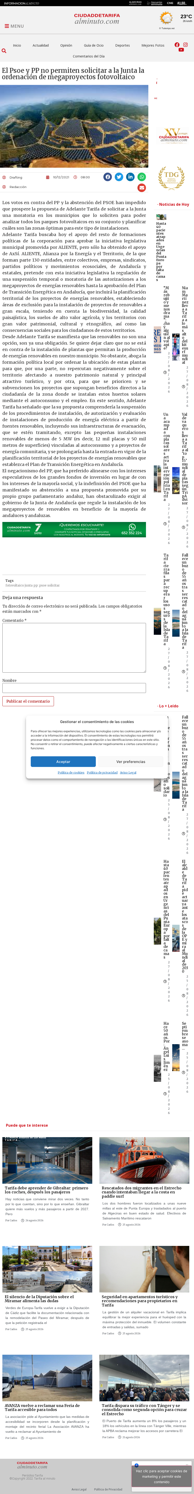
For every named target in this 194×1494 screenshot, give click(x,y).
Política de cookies (71, 772)
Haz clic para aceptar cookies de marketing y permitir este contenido (161, 1476)
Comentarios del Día (89, 56)
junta (29, 585)
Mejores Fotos (152, 45)
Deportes (122, 45)
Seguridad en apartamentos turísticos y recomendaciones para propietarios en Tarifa (140, 1300)
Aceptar (63, 761)
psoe (43, 585)
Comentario (14, 620)
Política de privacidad (102, 772)
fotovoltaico (14, 585)
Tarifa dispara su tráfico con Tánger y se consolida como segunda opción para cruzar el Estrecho (144, 1409)
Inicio (17, 45)
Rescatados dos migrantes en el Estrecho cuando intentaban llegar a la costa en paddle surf (141, 1192)
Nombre (9, 680)
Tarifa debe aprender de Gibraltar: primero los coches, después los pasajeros (46, 1190)
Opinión (66, 45)
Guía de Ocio (94, 45)
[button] (4, 51)
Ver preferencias (130, 761)
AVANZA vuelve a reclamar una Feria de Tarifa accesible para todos (42, 1407)
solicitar (53, 585)
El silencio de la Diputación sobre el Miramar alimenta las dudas (39, 1298)
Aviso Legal (128, 772)
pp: (35, 585)
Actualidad (41, 45)
